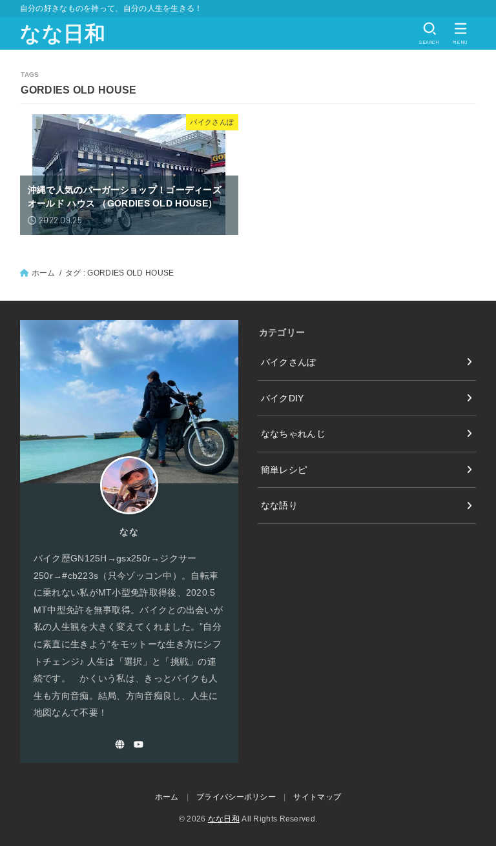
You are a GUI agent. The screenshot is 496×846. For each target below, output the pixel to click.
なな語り (279, 505)
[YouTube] (138, 744)
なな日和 (63, 33)
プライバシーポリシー (236, 796)
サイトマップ (317, 796)
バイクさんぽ (288, 362)
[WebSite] (120, 744)
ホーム (44, 272)
